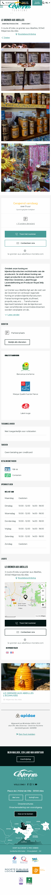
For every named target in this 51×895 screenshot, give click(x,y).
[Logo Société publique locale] (17, 870)
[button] (43, 3)
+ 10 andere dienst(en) (25, 224)
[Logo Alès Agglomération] (35, 860)
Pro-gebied (33, 848)
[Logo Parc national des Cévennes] (39, 870)
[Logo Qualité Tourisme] (24, 859)
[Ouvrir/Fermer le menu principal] (1, 6)
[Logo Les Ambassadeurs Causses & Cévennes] (21, 880)
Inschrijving (25, 759)
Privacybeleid (32, 851)
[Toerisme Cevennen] (19, 6)
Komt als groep (20, 848)
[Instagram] (30, 784)
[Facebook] (28, 784)
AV (40, 851)
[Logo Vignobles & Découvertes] (29, 880)
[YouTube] (36, 784)
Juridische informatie (17, 851)
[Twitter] (33, 784)
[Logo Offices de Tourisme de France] (15, 859)
